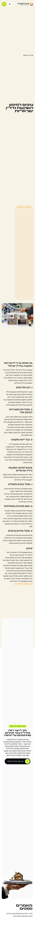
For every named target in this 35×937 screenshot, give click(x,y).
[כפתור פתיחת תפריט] (9, 4)
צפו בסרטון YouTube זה (23, 584)
